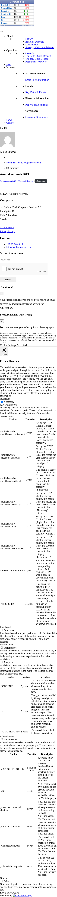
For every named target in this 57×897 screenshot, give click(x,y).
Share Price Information (37, 79)
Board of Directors (34, 41)
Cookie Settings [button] (8, 345)
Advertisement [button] (7, 736)
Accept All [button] (22, 345)
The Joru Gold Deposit (36, 58)
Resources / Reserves (36, 61)
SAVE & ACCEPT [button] (9, 892)
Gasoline (5, 11)
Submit (8, 279)
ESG (8, 64)
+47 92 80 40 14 (14, 244)
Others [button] (3, 878)
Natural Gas (6, 8)
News (9, 120)
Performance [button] (6, 644)
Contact (10, 122)
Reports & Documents (36, 104)
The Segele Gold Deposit (38, 56)
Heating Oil (6, 14)
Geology (29, 53)
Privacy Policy (7, 231)
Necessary (9, 401)
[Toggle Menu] (1, 31)
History (29, 39)
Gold (3, 17)
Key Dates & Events (35, 92)
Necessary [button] (5, 398)
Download (40, 181)
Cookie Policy (7, 227)
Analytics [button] (5, 659)
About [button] (9, 36)
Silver (3, 20)
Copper (4, 23)
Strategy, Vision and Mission (39, 47)
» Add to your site (28, 25)
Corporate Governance (36, 117)
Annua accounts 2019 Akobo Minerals (16, 181)
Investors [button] (10, 67)
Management (31, 44)
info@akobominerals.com (19, 247)
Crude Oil (5, 5)
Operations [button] (11, 50)
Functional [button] (5, 627)
